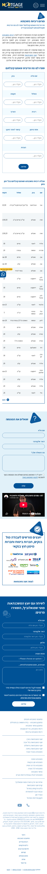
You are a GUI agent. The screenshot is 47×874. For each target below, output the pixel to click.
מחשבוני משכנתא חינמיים (33, 719)
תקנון (8, 870)
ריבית (34, 111)
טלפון (42, 642)
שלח (23, 485)
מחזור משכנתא (36, 771)
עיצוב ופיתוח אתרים (29, 870)
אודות (23, 859)
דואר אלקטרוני (39, 631)
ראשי (23, 835)
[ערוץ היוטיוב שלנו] (20, 806)
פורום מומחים (23, 856)
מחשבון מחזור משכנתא (34, 725)
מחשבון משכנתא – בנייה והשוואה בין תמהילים (26, 722)
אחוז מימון (34, 129)
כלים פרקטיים (23, 845)
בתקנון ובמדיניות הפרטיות (31, 697)
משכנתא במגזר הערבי (34, 751)
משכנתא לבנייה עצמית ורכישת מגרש (29, 775)
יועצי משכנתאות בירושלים (33, 745)
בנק (13, 76)
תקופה (13, 94)
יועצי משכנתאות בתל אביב (33, 742)
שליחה (23, 166)
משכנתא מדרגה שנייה (34, 765)
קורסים (23, 852)
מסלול (34, 94)
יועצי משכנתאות (31, 55)
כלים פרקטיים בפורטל (34, 788)
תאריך (13, 111)
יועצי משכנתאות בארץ (34, 739)
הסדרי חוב (38, 794)
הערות (23, 147)
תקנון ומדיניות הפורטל (34, 798)
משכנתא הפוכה (36, 759)
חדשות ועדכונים (23, 849)
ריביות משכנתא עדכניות (33, 732)
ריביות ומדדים (23, 842)
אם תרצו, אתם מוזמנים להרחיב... (32, 664)
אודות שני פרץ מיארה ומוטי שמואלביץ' (28, 782)
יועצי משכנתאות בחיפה (34, 748)
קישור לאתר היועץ (13, 129)
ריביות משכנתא (8, 35)
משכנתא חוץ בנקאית (34, 762)
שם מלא (34, 76)
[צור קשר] (27, 806)
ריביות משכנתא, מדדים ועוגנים (31, 728)
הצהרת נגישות (16, 870)
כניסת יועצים (36, 5)
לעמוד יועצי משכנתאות (23, 581)
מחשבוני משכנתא (23, 838)
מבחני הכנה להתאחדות (34, 791)
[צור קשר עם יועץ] (3, 274)
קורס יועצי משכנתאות (34, 785)
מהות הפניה (40, 653)
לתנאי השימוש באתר (30, 477)
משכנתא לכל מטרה (35, 768)
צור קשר (23, 863)
